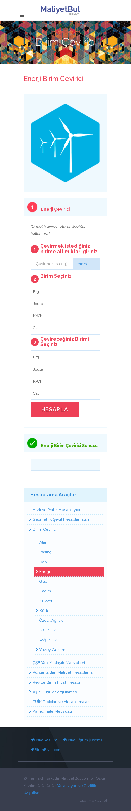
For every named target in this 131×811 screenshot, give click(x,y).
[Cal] (65, 328)
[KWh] (65, 316)
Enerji (44, 571)
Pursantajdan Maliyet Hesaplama (63, 672)
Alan (43, 542)
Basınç (45, 552)
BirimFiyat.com (48, 749)
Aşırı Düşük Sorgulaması (55, 692)
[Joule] (65, 304)
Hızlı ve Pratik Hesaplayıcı (56, 509)
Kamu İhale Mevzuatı (52, 711)
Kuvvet (45, 600)
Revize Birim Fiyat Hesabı (56, 682)
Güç (43, 581)
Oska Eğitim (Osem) (84, 740)
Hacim (45, 591)
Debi (43, 561)
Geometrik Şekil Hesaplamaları (61, 519)
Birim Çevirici (45, 529)
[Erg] (65, 291)
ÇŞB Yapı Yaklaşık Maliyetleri (59, 662)
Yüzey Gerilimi (53, 649)
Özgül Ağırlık (51, 620)
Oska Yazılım (45, 740)
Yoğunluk (48, 640)
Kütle (44, 610)
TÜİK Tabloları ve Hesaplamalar (61, 701)
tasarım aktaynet (93, 800)
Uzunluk (47, 630)
